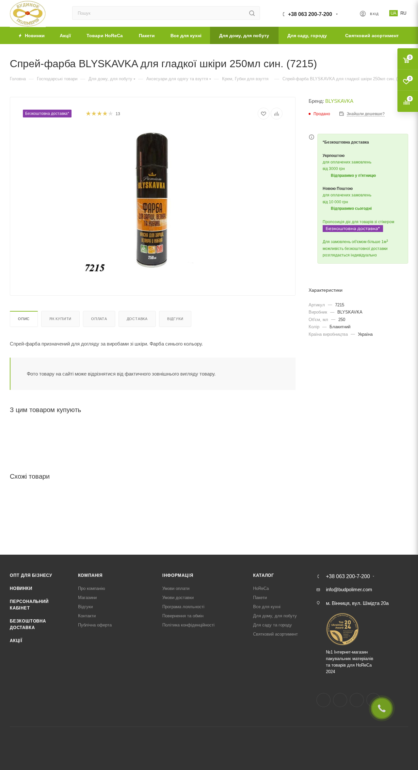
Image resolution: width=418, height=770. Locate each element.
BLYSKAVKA (339, 101)
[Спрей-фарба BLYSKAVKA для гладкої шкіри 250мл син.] (152, 201)
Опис (24, 319)
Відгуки (175, 319)
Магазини (87, 597)
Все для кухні (267, 606)
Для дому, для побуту (275, 615)
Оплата (99, 319)
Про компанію (91, 588)
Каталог (263, 575)
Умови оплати (175, 588)
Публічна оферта (95, 625)
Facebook (323, 700)
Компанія (90, 575)
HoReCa (261, 588)
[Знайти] (252, 13)
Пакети (260, 597)
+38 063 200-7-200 (310, 14)
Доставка (137, 319)
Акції (16, 640)
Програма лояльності (183, 606)
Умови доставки (178, 597)
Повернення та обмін (182, 615)
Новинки (21, 588)
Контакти (87, 615)
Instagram (340, 700)
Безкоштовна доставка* (47, 113)
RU (403, 13)
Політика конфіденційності (188, 625)
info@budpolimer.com (349, 589)
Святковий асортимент (275, 634)
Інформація (177, 575)
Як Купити (60, 319)
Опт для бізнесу (31, 575)
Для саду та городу (272, 625)
